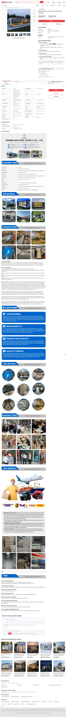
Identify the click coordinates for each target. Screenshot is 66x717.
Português (15, 710)
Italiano (28, 710)
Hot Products (8, 709)
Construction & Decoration (7, 7)
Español (12, 710)
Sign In (40, 76)
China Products (13, 709)
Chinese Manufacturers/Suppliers (20, 709)
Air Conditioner (3, 685)
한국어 (41, 710)
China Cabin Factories (5, 701)
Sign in (64, 2)
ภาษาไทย (50, 710)
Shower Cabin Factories (36, 701)
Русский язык (24, 710)
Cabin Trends (22, 704)
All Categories (4, 5)
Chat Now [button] (59, 24)
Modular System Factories (15, 701)
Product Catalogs (15, 682)
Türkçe (53, 710)
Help (47, 5)
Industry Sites (40, 709)
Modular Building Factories (26, 701)
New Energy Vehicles (4, 686)
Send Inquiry (44, 24)
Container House (22, 7)
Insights (59, 709)
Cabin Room (9, 704)
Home (2, 7)
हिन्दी (46, 710)
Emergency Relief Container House (26, 696)
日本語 (44, 710)
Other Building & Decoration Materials (55, 685)
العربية (38, 710)
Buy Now (56, 90)
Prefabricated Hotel (36, 685)
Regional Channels (45, 709)
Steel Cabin (3, 704)
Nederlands (35, 710)
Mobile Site (55, 709)
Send (10, 633)
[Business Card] (63, 85)
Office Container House (5, 696)
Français (19, 710)
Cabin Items (44, 701)
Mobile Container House (15, 696)
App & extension (52, 5)
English (9, 710)
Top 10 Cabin (16, 704)
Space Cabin (50, 701)
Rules (64, 5)
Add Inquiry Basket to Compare (19, 37)
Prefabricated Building (15, 7)
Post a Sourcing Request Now (30, 633)
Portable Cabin (56, 701)
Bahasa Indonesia (61, 710)
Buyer (42, 5)
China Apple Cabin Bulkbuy (30, 704)
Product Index (51, 709)
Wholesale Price (34, 709)
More (2, 705)
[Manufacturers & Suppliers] (6, 2)
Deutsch (31, 710)
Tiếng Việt (56, 710)
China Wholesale (28, 709)
